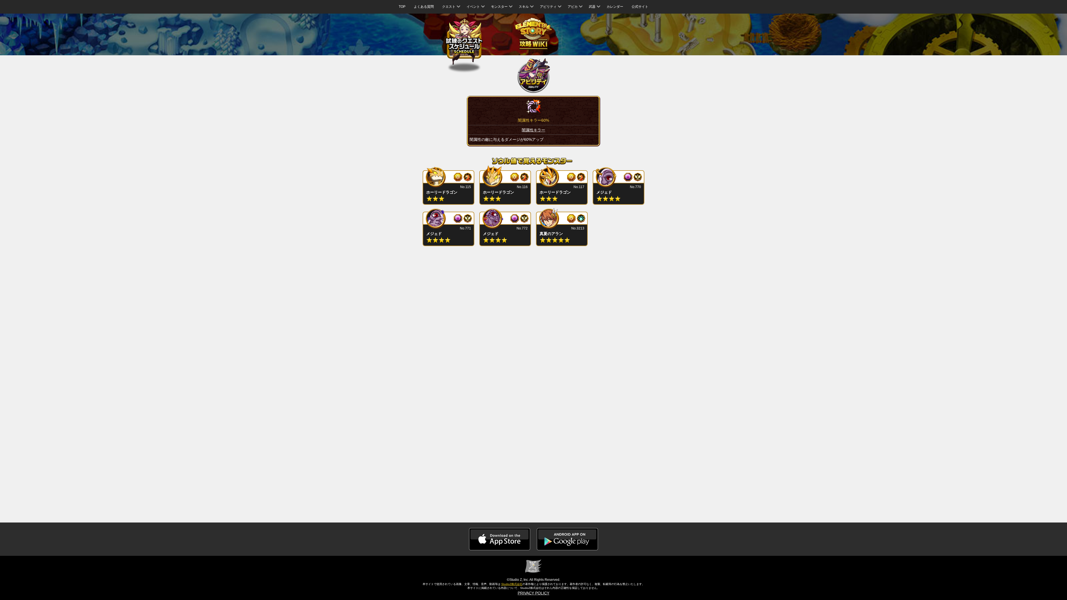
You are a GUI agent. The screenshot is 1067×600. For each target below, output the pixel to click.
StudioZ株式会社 (511, 584)
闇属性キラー (533, 130)
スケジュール (464, 42)
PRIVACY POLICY (533, 593)
